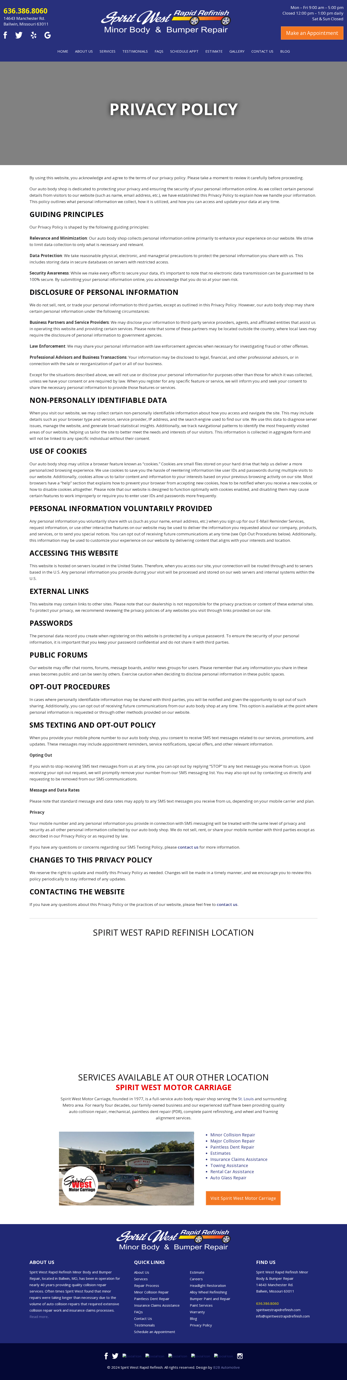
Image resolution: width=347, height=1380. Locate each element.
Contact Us (262, 51)
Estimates (220, 1153)
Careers (196, 1278)
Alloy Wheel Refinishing (208, 1292)
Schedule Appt (184, 51)
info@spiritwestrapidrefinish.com (283, 1316)
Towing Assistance (229, 1165)
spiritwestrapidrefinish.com (278, 1309)
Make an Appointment (312, 33)
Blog (285, 51)
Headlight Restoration (208, 1285)
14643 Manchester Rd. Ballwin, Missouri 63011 (26, 21)
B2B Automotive (226, 1367)
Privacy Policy (201, 1325)
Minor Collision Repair (232, 1135)
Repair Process (146, 1285)
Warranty (197, 1311)
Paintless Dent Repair (232, 1147)
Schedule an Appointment (154, 1331)
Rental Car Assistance (232, 1171)
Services (107, 51)
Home (62, 51)
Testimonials (135, 51)
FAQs (159, 51)
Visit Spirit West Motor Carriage (243, 1198)
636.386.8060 (25, 11)
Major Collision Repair (232, 1141)
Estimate (214, 51)
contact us (188, 847)
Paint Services (201, 1305)
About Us (84, 51)
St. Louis (246, 1098)
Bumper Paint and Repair (210, 1298)
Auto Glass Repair (228, 1177)
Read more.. (39, 1316)
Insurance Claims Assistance (238, 1159)
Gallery (237, 51)
